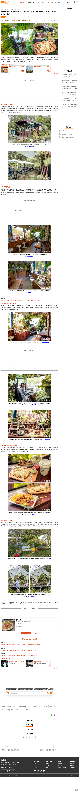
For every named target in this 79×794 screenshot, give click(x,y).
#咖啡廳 (9, 706)
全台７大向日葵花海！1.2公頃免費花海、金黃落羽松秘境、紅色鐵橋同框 (70, 99)
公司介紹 (35, 763)
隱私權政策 (60, 763)
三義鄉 (12, 9)
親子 (59, 2)
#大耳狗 (62, 137)
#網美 (55, 706)
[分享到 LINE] (51, 21)
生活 (63, 2)
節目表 (47, 765)
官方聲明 (72, 765)
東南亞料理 (17, 9)
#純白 (50, 706)
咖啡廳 (47, 57)
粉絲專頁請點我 (19, 626)
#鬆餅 (16, 710)
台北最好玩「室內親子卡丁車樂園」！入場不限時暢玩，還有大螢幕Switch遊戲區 (69, 105)
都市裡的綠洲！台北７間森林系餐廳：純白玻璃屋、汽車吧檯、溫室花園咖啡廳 (20, 644)
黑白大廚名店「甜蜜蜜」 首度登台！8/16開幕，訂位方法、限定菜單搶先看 (69, 75)
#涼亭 (40, 706)
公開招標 (72, 763)
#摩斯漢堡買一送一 (70, 137)
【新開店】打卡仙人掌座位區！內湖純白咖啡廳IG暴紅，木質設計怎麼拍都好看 (20, 655)
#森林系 (3, 706)
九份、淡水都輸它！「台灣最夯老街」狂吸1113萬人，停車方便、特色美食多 (69, 81)
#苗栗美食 (15, 706)
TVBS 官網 (71, 775)
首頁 (2, 9)
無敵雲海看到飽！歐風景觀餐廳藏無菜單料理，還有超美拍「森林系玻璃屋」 (20, 650)
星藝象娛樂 (72, 767)
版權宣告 (47, 767)
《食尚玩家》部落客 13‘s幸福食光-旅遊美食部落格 (17, 20)
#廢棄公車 (29, 706)
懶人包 (54, 2)
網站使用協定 (60, 765)
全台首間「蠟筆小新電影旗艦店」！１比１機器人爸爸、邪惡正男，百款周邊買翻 (69, 93)
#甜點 (12, 710)
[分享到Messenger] (54, 21)
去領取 (23, 71)
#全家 (71, 131)
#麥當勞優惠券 (63, 134)
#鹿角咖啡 (27, 710)
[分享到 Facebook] (49, 21)
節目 (34, 2)
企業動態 (35, 767)
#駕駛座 (35, 706)
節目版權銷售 (72, 761)
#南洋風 (45, 706)
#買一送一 (71, 134)
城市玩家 (22, 2)
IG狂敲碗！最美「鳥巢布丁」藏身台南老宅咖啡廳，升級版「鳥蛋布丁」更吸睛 (20, 300)
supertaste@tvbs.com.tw (10, 764)
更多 (68, 2)
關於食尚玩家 (36, 761)
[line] (41, 771)
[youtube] (38, 771)
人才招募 (35, 765)
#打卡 (3, 710)
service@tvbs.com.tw (9, 766)
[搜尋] (74, 2)
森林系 (2, 57)
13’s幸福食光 (30, 146)
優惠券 (29, 2)
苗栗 (19, 57)
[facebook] (35, 771)
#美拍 (7, 710)
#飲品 (21, 710)
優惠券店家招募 (49, 761)
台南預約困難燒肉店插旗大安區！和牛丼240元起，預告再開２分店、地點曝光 (70, 87)
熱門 (39, 2)
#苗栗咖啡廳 (22, 706)
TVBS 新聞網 (76, 775)
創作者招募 (48, 763)
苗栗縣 (8, 9)
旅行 (49, 2)
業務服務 (60, 761)
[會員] (77, 2)
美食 (43, 2)
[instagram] (44, 771)
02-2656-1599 (10, 767)
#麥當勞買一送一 (64, 131)
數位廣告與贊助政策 (62, 767)
